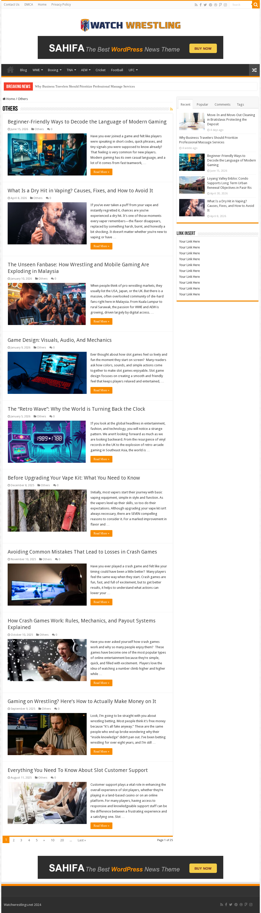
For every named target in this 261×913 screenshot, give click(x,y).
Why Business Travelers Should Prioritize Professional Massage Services (85, 86)
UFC (132, 70)
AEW (84, 70)
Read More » (101, 172)
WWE (36, 70)
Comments (222, 104)
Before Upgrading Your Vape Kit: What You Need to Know (74, 478)
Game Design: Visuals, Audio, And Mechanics (60, 340)
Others (39, 129)
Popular (202, 104)
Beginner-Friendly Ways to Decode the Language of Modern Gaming (87, 122)
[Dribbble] (216, 5)
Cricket (101, 70)
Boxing (53, 70)
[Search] (256, 4)
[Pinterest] (210, 5)
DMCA (28, 4)
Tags (240, 104)
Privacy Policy (61, 4)
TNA (70, 70)
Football (117, 70)
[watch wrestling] (130, 24)
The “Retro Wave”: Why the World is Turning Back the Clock (76, 409)
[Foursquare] (220, 5)
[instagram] (225, 5)
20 (62, 840)
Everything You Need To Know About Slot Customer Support (78, 770)
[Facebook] (200, 5)
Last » (82, 840)
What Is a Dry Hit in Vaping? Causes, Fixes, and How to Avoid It (80, 190)
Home (42, 4)
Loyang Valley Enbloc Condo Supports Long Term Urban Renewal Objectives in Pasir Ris (229, 183)
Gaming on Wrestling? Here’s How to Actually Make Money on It (82, 701)
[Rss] (196, 5)
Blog (23, 70)
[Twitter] (205, 5)
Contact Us (11, 4)
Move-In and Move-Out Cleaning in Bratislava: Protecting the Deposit (231, 119)
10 (52, 840)
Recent (185, 104)
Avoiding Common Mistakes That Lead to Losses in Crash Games (82, 552)
